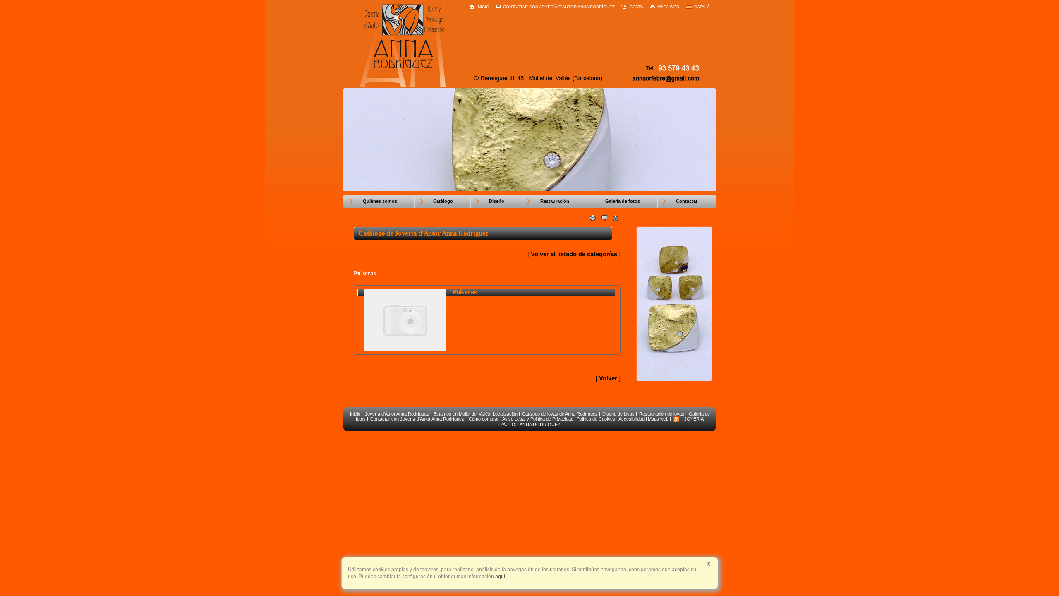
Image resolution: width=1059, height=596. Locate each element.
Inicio (483, 7)
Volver (608, 378)
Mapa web (668, 7)
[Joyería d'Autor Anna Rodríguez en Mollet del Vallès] (674, 381)
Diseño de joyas (618, 413)
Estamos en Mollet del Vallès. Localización (476, 413)
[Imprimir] (593, 218)
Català (702, 7)
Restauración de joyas (661, 413)
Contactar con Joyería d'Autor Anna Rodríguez (559, 7)
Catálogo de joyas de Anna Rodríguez (560, 413)
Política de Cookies (596, 418)
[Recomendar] (604, 218)
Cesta (636, 7)
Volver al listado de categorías (574, 253)
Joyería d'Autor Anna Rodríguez (397, 413)
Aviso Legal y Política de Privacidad (537, 418)
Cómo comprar (484, 418)
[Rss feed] (676, 418)
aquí (499, 576)
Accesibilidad (631, 418)
